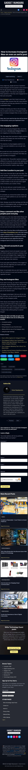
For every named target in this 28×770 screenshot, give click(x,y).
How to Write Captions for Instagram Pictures (13, 338)
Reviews (6, 675)
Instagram (6, 99)
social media (12, 366)
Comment (4, 441)
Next (18, 420)
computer (12, 750)
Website (3, 471)
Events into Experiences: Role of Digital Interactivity (11, 615)
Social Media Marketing (7, 369)
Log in (3, 719)
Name (3, 457)
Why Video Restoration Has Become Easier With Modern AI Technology (14, 552)
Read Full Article (5, 526)
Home (2, 12)
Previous (11, 420)
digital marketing (10, 751)
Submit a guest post (19, 754)
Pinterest (23, 356)
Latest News (7, 672)
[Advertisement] (14, 32)
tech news (17, 747)
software (17, 750)
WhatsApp (3, 359)
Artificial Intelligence (6, 548)
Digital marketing (8, 12)
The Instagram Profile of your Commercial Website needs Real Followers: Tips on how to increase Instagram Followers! (14, 342)
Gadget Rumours (22, 763)
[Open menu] (1, 10)
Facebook (3, 356)
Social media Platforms (20, 369)
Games (3, 516)
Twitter (10, 356)
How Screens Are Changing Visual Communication (10, 583)
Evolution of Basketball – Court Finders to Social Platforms (13, 520)
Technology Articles (5, 579)
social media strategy (6, 372)
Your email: (5, 690)
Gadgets (6, 670)
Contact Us (14, 651)
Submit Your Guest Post (14, 648)
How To (19, 76)
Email (2, 464)
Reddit (17, 359)
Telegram (11, 359)
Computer (6, 666)
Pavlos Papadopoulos (9, 79)
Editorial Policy (20, 377)
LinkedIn (16, 356)
